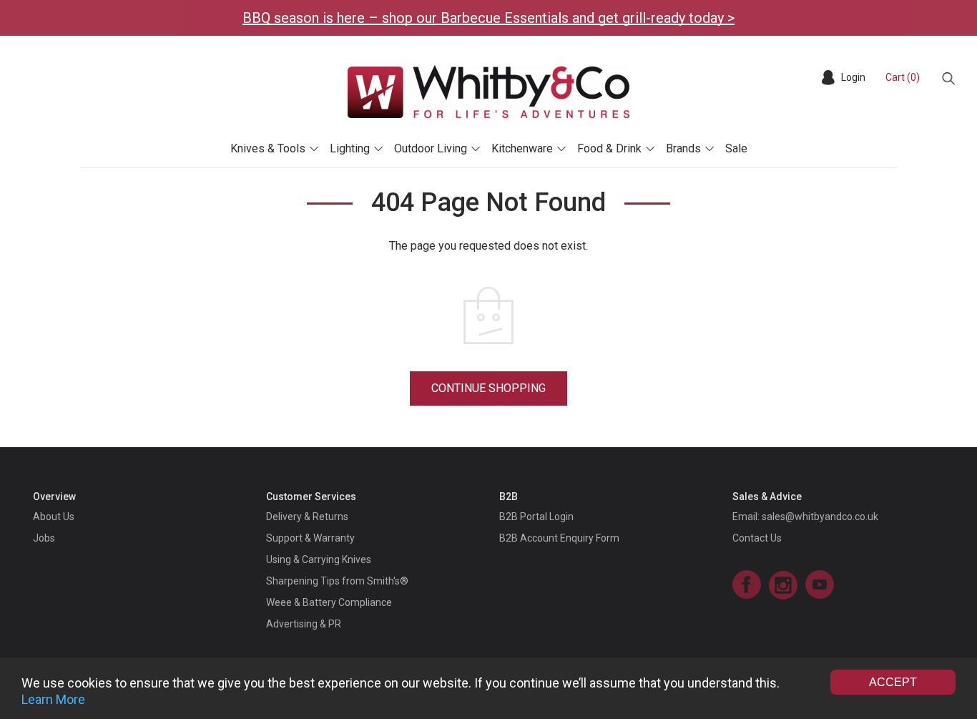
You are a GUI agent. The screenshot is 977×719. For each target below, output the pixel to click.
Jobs (44, 538)
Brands (683, 148)
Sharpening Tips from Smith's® (337, 581)
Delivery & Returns (307, 516)
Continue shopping (488, 388)
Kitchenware (522, 148)
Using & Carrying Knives (318, 559)
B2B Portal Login (536, 516)
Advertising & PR (303, 624)
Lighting (350, 148)
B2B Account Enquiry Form (559, 538)
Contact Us (757, 538)
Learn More (53, 699)
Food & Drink (609, 148)
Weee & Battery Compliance (329, 602)
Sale (736, 148)
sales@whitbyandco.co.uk (820, 516)
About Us (53, 516)
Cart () (902, 77)
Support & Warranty (310, 538)
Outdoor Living (430, 148)
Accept (893, 682)
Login (853, 77)
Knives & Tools (267, 148)
